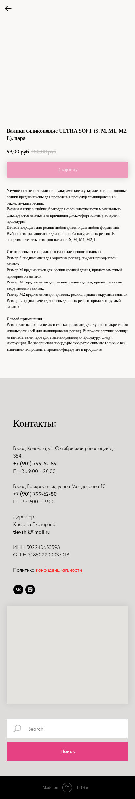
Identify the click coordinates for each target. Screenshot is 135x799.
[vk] (18, 589)
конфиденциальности (59, 570)
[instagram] (30, 589)
